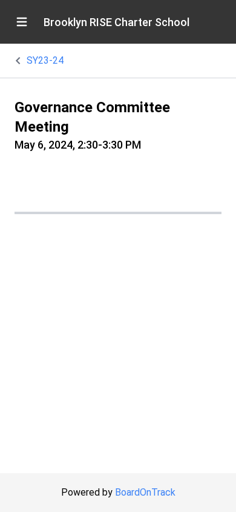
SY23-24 (45, 60)
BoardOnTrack (145, 492)
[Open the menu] (22, 22)
